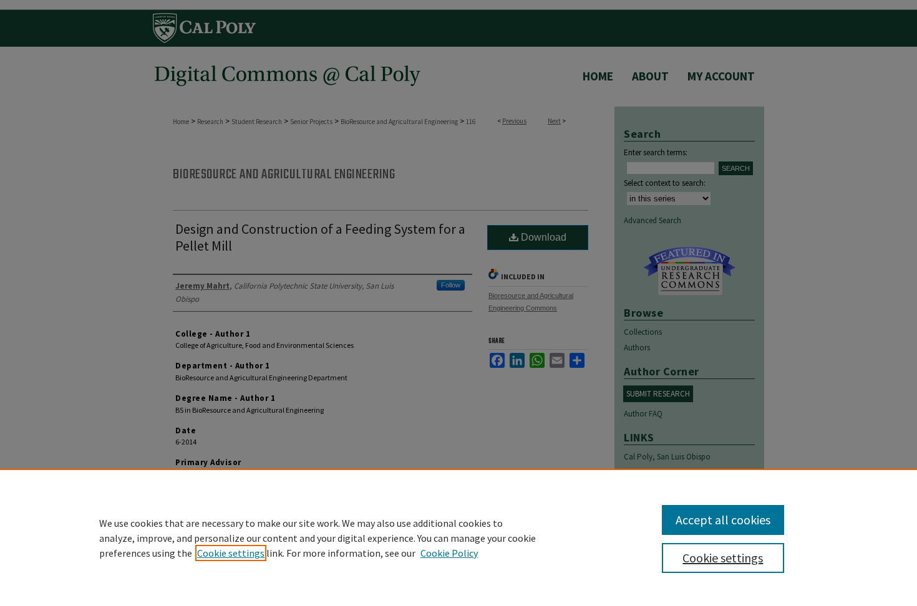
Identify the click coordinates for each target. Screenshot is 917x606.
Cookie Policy (449, 553)
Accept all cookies (723, 519)
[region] (458, 537)
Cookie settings (230, 553)
